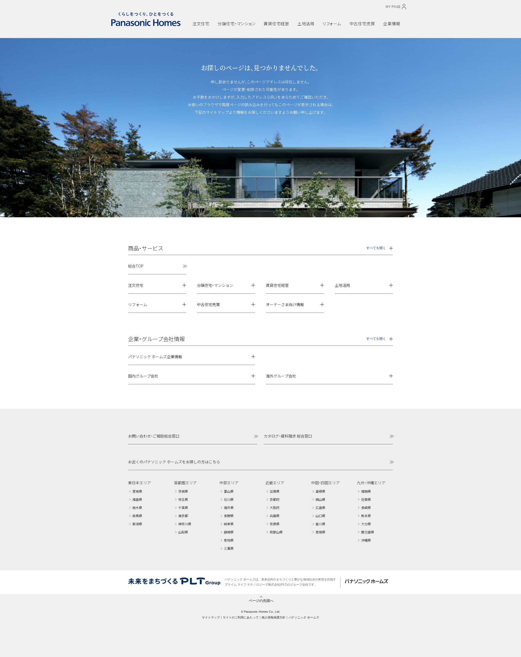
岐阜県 (229, 523)
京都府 (274, 499)
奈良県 (274, 523)
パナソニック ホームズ (303, 617)
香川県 (320, 523)
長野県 (229, 515)
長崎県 (366, 507)
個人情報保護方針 (273, 617)
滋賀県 (274, 491)
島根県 (320, 491)
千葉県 (183, 507)
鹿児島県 (367, 532)
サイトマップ (211, 617)
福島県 (137, 499)
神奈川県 (184, 523)
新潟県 (137, 523)
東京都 (183, 515)
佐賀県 (366, 499)
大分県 (366, 523)
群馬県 (137, 515)
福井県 (229, 507)
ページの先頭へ (261, 600)
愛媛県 (320, 532)
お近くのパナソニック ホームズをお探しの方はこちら (174, 461)
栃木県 (137, 507)
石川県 (229, 499)
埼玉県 (183, 499)
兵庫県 (274, 515)
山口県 (320, 515)
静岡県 (229, 532)
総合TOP (136, 266)
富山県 (229, 491)
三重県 (229, 548)
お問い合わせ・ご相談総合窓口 (153, 436)
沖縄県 (366, 540)
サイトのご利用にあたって (241, 617)
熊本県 (366, 515)
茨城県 (183, 491)
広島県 (320, 507)
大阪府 (274, 507)
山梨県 (183, 532)
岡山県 (320, 499)
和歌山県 (276, 532)
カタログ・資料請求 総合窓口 (288, 436)
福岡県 (366, 491)
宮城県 (137, 491)
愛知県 (229, 540)
